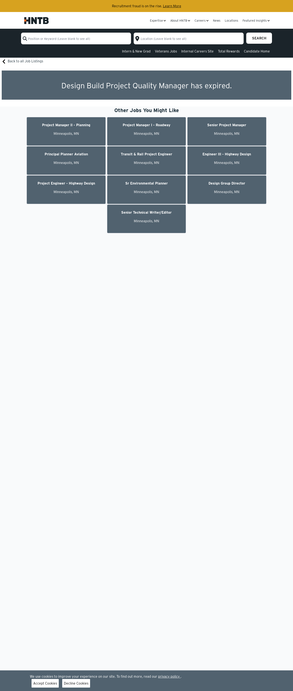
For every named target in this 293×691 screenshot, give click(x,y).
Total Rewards (229, 51)
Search (259, 38)
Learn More (172, 6)
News (217, 21)
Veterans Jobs (166, 51)
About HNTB (178, 21)
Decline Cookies (76, 683)
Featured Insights (255, 21)
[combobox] (76, 38)
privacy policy (169, 676)
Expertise (156, 21)
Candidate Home (257, 51)
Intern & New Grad (136, 51)
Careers (200, 21)
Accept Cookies (45, 683)
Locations (231, 21)
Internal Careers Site (197, 51)
